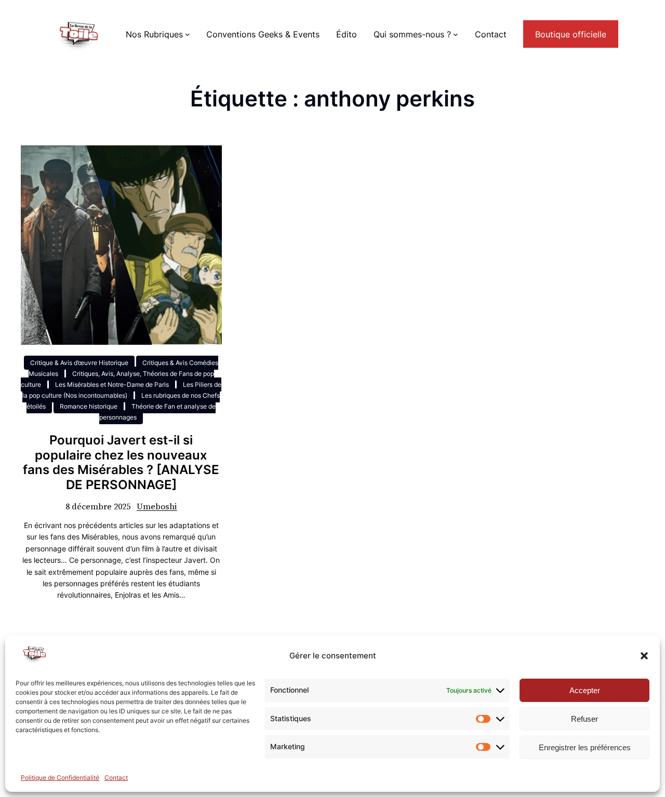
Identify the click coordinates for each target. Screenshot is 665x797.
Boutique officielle (570, 34)
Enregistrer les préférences (585, 747)
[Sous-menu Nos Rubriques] (187, 34)
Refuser (584, 718)
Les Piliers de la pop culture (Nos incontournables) (121, 390)
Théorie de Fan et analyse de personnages (157, 411)
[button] (644, 656)
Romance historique (88, 406)
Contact (116, 777)
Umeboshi (157, 506)
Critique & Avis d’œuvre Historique (79, 363)
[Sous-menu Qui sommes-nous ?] (455, 34)
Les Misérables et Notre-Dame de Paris (112, 384)
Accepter (584, 690)
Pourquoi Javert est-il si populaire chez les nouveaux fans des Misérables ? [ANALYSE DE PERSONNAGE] (121, 462)
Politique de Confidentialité (60, 777)
